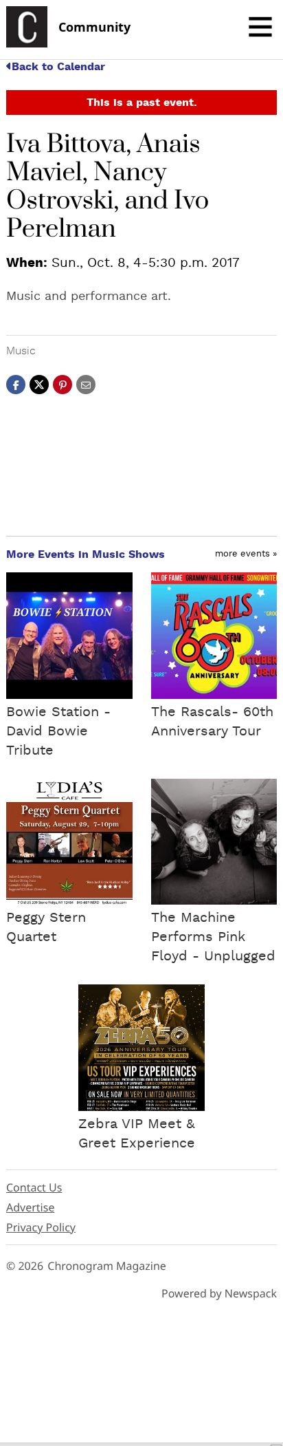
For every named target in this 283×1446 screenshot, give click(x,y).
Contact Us (34, 1187)
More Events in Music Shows (85, 554)
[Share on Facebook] (15, 383)
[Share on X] (39, 383)
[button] (62, 383)
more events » (246, 554)
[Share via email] (85, 383)
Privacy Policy (41, 1227)
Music (21, 350)
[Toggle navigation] (260, 27)
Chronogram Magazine (106, 1266)
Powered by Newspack (219, 1293)
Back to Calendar (58, 66)
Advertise (30, 1207)
